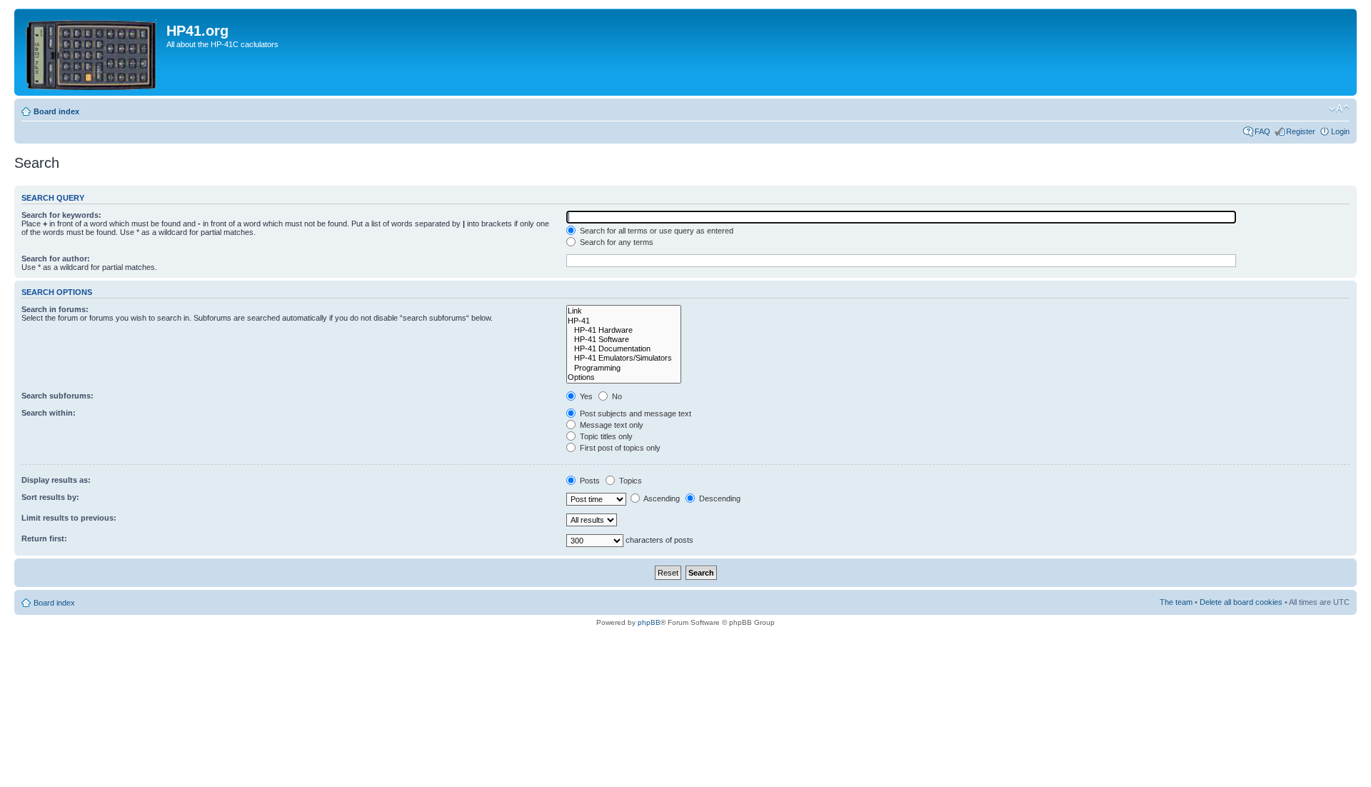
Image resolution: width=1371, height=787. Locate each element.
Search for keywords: (61, 215)
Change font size (1339, 108)
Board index (56, 111)
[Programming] (624, 368)
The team (1176, 602)
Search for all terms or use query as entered (655, 230)
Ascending (661, 498)
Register (1300, 131)
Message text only (610, 425)
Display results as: (56, 480)
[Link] (624, 311)
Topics (629, 480)
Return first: (44, 538)
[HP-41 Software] (624, 339)
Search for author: (55, 258)
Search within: (48, 412)
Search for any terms (615, 242)
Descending (718, 498)
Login (1340, 131)
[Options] (624, 377)
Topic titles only (605, 436)
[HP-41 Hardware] (624, 330)
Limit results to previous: (68, 517)
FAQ (1262, 131)
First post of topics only (619, 447)
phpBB (649, 622)
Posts (589, 480)
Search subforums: (57, 395)
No (616, 396)
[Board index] (92, 52)
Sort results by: (50, 497)
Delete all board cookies (1241, 602)
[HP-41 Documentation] (624, 349)
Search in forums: (55, 309)
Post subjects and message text (634, 413)
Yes (585, 396)
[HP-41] (624, 321)
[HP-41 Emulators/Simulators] (624, 358)
